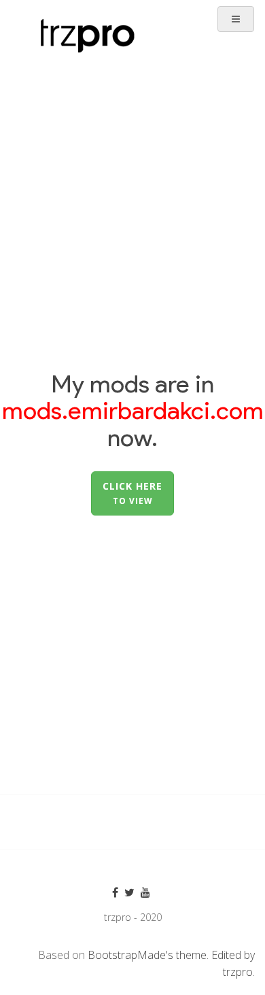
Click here (132, 492)
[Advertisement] (132, 170)
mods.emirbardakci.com (133, 410)
